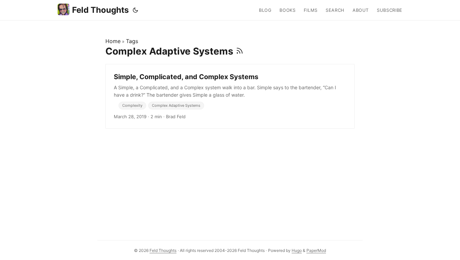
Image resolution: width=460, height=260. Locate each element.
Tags (132, 41)
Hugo (297, 250)
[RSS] (239, 51)
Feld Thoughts (100, 10)
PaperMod (316, 250)
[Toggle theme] (135, 10)
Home (113, 41)
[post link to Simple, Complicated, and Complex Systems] (230, 96)
